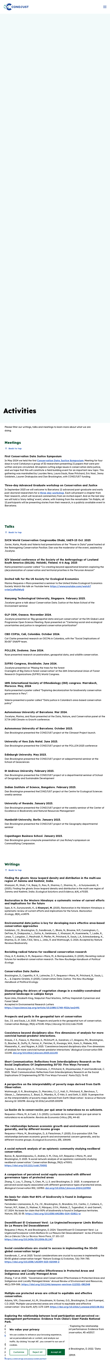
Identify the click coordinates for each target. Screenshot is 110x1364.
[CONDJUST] (16, 6)
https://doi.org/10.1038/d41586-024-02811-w (53, 1213)
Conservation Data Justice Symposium (60, 460)
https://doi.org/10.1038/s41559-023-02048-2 (32, 1261)
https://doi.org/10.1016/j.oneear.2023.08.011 (77, 1306)
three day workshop (52, 492)
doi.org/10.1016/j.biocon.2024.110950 (68, 1188)
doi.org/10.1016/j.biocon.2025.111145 (35, 1052)
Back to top (15, 448)
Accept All (56, 1352)
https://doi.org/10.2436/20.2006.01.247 (29, 1239)
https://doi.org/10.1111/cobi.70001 (26, 1165)
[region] (37, 1341)
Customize (18, 1352)
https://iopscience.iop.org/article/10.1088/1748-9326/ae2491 (42, 1007)
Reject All (37, 1352)
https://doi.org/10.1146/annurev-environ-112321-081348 (55, 1284)
